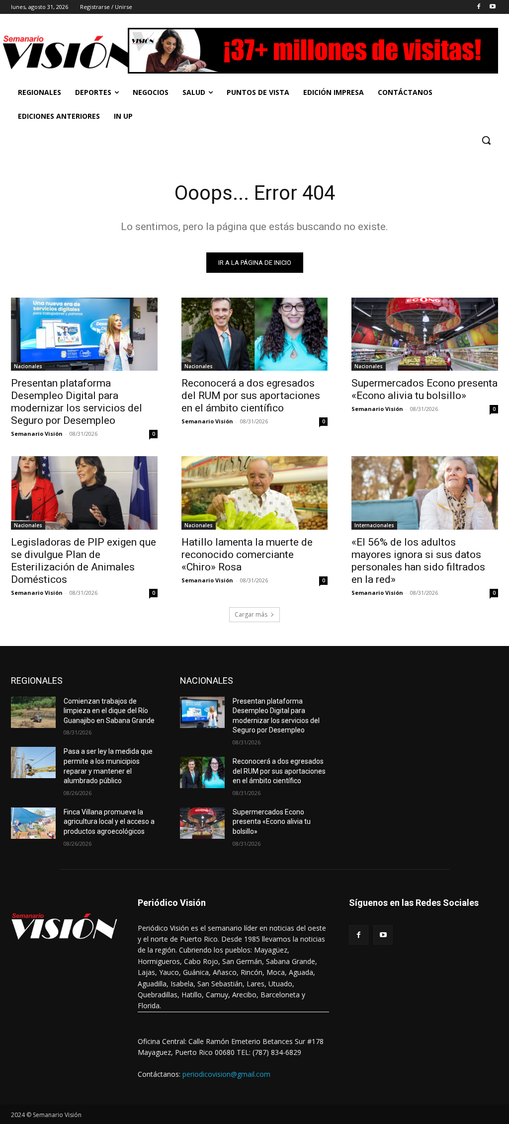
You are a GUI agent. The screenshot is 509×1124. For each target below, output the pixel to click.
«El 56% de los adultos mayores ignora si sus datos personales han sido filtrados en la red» (418, 560)
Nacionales (28, 366)
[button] (486, 140)
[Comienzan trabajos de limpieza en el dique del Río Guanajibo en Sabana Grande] (33, 712)
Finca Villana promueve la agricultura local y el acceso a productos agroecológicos (109, 821)
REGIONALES (37, 680)
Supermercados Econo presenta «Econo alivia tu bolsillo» (424, 389)
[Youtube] (492, 7)
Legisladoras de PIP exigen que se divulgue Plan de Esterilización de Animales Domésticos (83, 560)
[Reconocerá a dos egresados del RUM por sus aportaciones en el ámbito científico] (254, 334)
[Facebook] (478, 7)
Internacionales (374, 525)
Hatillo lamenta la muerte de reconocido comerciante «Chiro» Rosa (247, 554)
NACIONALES (206, 680)
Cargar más (251, 614)
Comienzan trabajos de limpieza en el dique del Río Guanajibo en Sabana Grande (109, 710)
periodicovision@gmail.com (226, 1074)
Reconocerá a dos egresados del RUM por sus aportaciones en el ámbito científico (250, 395)
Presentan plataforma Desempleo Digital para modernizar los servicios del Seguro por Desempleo (76, 401)
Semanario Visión (37, 433)
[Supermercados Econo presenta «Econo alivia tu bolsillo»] (424, 334)
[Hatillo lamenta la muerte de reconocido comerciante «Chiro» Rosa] (254, 492)
